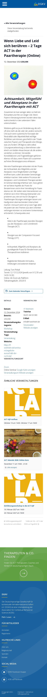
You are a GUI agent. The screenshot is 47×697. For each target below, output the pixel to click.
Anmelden (5, 630)
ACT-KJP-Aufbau (10, 419)
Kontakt (4, 657)
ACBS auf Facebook (15, 679)
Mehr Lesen (7, 617)
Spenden (5, 654)
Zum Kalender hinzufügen (19, 291)
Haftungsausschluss (23, 694)
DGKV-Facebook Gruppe (17, 672)
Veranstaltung (9, 338)
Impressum (21, 692)
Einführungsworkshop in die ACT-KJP (19, 506)
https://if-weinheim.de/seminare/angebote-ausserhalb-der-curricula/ (12, 350)
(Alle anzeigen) (12, 467)
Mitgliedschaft (7, 650)
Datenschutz (29, 692)
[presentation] (22, 402)
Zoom (6, 367)
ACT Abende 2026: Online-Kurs (16, 460)
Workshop (8, 328)
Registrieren (6, 633)
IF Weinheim (28, 309)
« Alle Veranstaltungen (14, 23)
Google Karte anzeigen (26, 370)
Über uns (5, 647)
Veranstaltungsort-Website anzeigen (18, 372)
